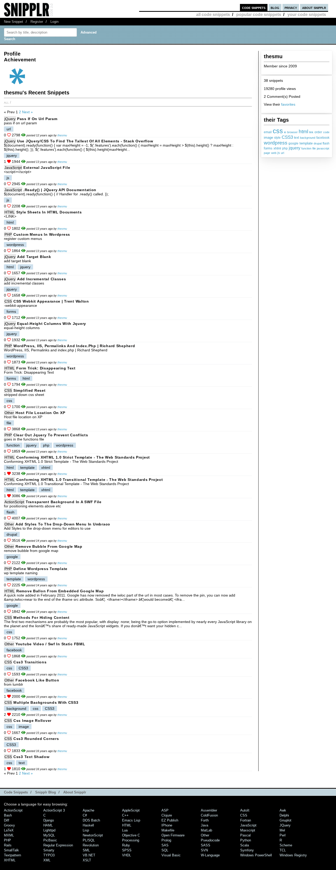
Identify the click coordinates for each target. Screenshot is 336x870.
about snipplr (314, 7)
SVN (204, 850)
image (268, 137)
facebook (322, 137)
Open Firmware (173, 835)
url (282, 152)
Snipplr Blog (45, 792)
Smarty (48, 850)
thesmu (62, 135)
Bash (8, 815)
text (296, 137)
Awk (283, 810)
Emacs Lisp (131, 820)
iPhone (166, 825)
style (277, 137)
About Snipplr (74, 792)
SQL (164, 850)
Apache (88, 810)
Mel (282, 830)
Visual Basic (171, 855)
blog (275, 7)
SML (86, 850)
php (285, 148)
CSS (8, 301)
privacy (291, 7)
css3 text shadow (31, 757)
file (314, 148)
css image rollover (32, 720)
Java (204, 825)
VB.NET (89, 855)
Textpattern (12, 855)
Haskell (88, 825)
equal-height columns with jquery (51, 323)
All (6, 102)
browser (292, 132)
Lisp (86, 830)
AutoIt (244, 810)
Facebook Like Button (37, 680)
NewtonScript (93, 835)
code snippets (253, 7)
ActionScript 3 (54, 810)
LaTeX (9, 830)
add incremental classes (41, 279)
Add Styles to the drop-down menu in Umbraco (62, 524)
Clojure (166, 815)
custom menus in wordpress (41, 234)
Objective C (131, 835)
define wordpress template (40, 569)
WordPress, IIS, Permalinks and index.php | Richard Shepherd (74, 346)
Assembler (209, 810)
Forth (205, 820)
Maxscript (247, 830)
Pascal (245, 835)
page (267, 152)
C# (85, 815)
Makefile (167, 830)
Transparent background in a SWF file (64, 502)
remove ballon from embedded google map (60, 591)
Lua (125, 830)
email (268, 132)
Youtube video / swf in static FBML (50, 644)
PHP (8, 234)
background (307, 137)
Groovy (9, 825)
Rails (8, 845)
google (293, 143)
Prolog (166, 840)
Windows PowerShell (256, 855)
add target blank (34, 257)
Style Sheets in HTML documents (49, 212)
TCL (283, 850)
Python (245, 840)
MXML (9, 835)
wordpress (275, 143)
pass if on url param (37, 119)
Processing (130, 840)
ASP (165, 810)
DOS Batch (91, 820)
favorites (288, 104)
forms (268, 148)
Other (9, 413)
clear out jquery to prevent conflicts (50, 435)
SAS (165, 845)
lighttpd (49, 830)
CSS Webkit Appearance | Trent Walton (51, 301)
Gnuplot (285, 820)
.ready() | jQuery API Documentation (59, 190)
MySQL (49, 835)
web (273, 152)
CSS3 (287, 137)
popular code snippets (258, 14)
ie (285, 132)
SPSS (127, 850)
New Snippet (13, 22)
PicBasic (50, 840)
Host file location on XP (40, 413)
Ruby (126, 845)
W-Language (210, 855)
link (311, 132)
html (303, 131)
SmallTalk (11, 850)
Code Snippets (16, 792)
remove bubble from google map (48, 546)
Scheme (286, 845)
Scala (244, 845)
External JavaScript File (46, 167)
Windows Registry (293, 855)
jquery (294, 148)
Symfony (247, 850)
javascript (323, 148)
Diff (6, 820)
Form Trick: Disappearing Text (46, 368)
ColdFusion (209, 815)
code (326, 132)
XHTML (9, 860)
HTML (9, 212)
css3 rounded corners (36, 739)
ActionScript (14, 502)
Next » (27, 112)
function (306, 148)
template (306, 143)
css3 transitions (30, 662)
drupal (318, 143)
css (278, 131)
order (318, 132)
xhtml (277, 148)
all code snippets (213, 14)
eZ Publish (169, 820)
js (278, 153)
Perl (283, 835)
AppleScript (131, 810)
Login (54, 22)
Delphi (284, 815)
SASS (205, 845)
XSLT (87, 860)
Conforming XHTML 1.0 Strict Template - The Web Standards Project (83, 457)
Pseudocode (210, 840)
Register (36, 22)
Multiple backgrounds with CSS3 (45, 702)
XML (46, 860)
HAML (48, 825)
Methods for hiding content (41, 617)
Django (48, 820)
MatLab (206, 830)
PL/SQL (89, 840)
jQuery (9, 119)
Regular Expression (58, 845)
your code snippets (306, 14)
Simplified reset (29, 390)
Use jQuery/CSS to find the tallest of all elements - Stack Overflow (85, 141)
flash (326, 143)
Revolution (91, 845)
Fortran (245, 820)
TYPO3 (49, 855)
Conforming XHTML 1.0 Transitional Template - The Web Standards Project (89, 479)
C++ (125, 815)
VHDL (126, 855)
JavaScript (13, 167)
